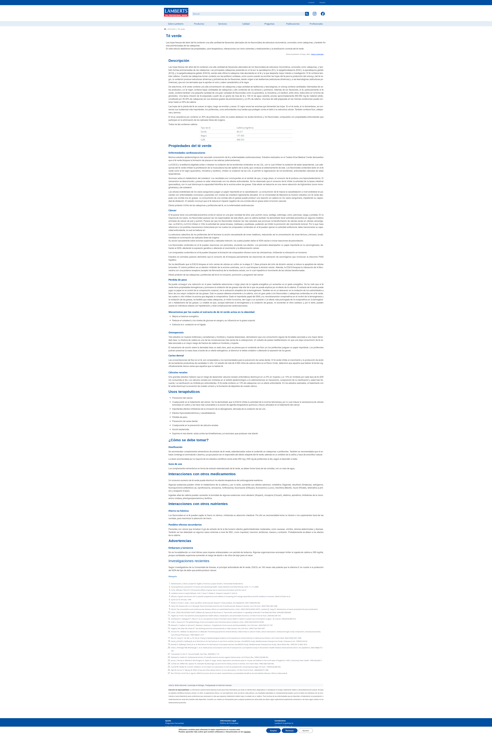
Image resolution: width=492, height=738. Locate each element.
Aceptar (273, 731)
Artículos (172, 29)
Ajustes (305, 731)
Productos (199, 23)
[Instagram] (314, 14)
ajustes (247, 732)
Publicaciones (293, 23)
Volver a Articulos (317, 54)
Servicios (222, 23)
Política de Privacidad (229, 723)
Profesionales (316, 23)
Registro (322, 2)
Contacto (311, 2)
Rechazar (290, 731)
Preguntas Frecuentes (174, 723)
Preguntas (269, 23)
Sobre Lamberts (175, 23)
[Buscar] (307, 14)
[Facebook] (323, 14)
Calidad (246, 23)
